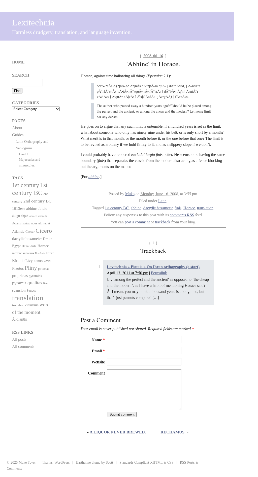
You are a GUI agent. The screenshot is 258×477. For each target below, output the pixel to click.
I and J (23, 154)
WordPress (62, 462)
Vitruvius (31, 305)
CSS (170, 462)
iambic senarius (23, 253)
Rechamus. (172, 432)
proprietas (20, 276)
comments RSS (182, 214)
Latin (162, 200)
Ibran (50, 253)
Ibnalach (40, 253)
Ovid (47, 261)
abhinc (93, 177)
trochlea (17, 305)
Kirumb (18, 260)
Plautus (18, 268)
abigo (16, 216)
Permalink (159, 272)
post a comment (137, 221)
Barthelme (83, 462)
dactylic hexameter (158, 207)
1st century (25, 185)
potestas (43, 268)
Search (20, 75)
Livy (29, 260)
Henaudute (29, 246)
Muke (130, 193)
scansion (19, 290)
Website (98, 362)
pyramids (35, 276)
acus (34, 223)
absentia (16, 223)
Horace (189, 207)
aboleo (33, 216)
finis (178, 207)
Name (98, 340)
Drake (47, 238)
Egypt (16, 246)
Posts (191, 462)
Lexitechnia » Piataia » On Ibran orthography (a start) (153, 266)
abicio (42, 208)
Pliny (31, 268)
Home (18, 62)
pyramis (19, 283)
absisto (26, 223)
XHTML (156, 462)
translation (205, 207)
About (17, 128)
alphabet (44, 223)
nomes (38, 261)
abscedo (43, 216)
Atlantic (18, 231)
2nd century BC (37, 200)
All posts (19, 339)
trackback (162, 221)
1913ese (18, 208)
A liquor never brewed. (118, 432)
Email (98, 351)
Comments (14, 468)
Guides (17, 135)
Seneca (31, 290)
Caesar (30, 231)
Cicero (44, 230)
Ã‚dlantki (19, 319)
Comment (96, 373)
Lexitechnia (33, 22)
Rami (46, 283)
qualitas (34, 282)
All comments (23, 346)
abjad (24, 216)
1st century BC (117, 207)
